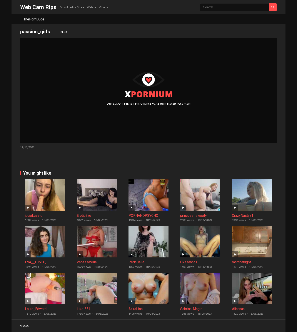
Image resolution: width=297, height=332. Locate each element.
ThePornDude (33, 19)
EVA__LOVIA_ (36, 262)
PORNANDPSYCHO (143, 216)
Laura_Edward (36, 309)
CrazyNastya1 (242, 216)
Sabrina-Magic (191, 309)
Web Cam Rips (38, 7)
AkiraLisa (135, 309)
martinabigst (241, 262)
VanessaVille (87, 262)
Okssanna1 (188, 262)
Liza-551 (83, 309)
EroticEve (84, 216)
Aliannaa (238, 309)
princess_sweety (193, 216)
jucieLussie (33, 216)
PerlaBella (136, 262)
